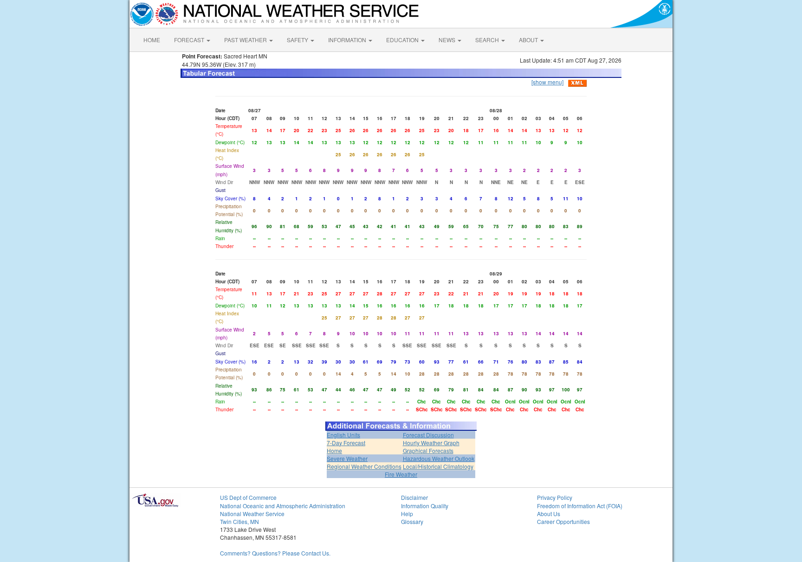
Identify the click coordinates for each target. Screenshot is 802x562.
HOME (151, 40)
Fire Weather (401, 474)
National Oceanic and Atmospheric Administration (282, 506)
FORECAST (190, 40)
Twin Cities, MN (239, 521)
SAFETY (298, 40)
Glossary (412, 521)
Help (407, 513)
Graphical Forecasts (428, 450)
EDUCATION (403, 40)
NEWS (448, 40)
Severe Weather (347, 458)
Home (334, 450)
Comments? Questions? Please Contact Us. (275, 553)
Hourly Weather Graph (431, 443)
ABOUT (529, 40)
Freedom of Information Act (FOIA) (579, 506)
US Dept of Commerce (248, 497)
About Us (548, 513)
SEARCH (487, 40)
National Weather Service (252, 513)
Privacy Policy (554, 497)
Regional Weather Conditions (364, 466)
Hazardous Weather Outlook (438, 458)
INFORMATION (348, 40)
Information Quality (424, 506)
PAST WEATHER (246, 40)
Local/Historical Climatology (438, 466)
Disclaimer (414, 497)
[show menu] (547, 82)
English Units (343, 435)
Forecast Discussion (428, 435)
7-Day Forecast (346, 443)
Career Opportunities (563, 521)
